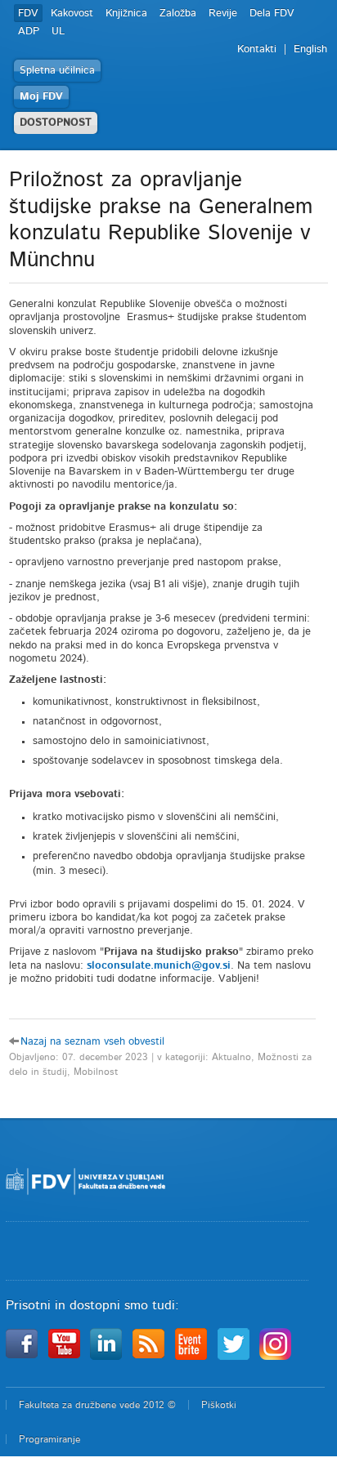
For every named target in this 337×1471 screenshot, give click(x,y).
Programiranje (49, 1439)
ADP (28, 31)
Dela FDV (271, 13)
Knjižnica (126, 13)
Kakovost (72, 13)
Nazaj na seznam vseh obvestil (92, 1041)
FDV (28, 13)
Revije (223, 13)
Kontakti (256, 49)
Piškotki (218, 1405)
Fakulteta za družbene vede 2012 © (97, 1405)
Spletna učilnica (57, 70)
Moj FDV (41, 96)
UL (58, 31)
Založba (178, 13)
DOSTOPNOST (56, 123)
